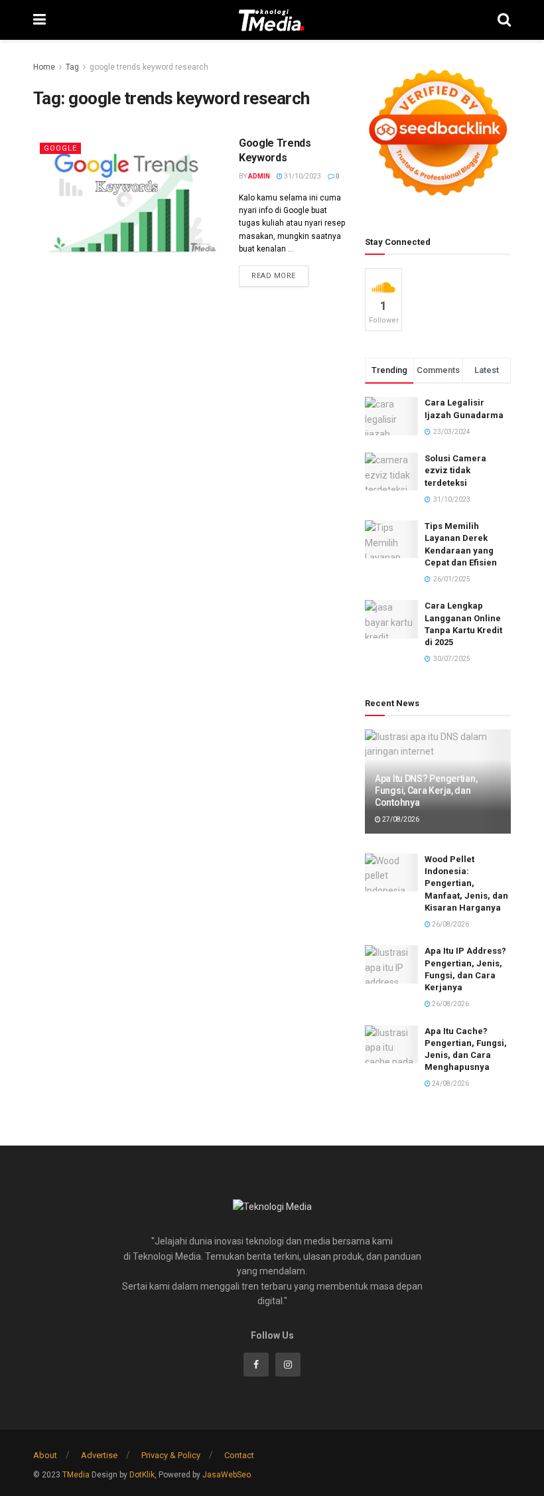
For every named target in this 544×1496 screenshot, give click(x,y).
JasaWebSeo (226, 1474)
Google (60, 148)
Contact (239, 1455)
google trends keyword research (149, 67)
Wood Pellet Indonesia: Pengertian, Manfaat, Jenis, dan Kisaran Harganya (466, 883)
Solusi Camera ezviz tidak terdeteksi (455, 470)
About (45, 1455)
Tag (72, 67)
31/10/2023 (302, 176)
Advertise (99, 1455)
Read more (273, 275)
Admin (259, 176)
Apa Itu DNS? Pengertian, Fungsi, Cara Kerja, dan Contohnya (426, 790)
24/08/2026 (450, 1083)
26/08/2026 (450, 924)
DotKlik (142, 1474)
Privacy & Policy (170, 1455)
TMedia (76, 1474)
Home (44, 67)
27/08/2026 (400, 819)
